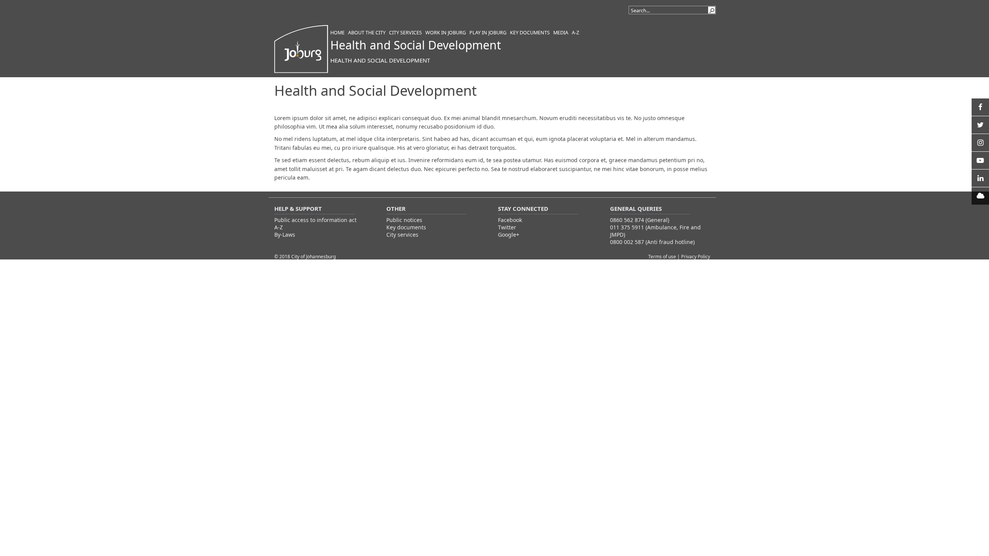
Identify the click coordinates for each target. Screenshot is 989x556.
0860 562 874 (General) (639, 220)
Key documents (406, 227)
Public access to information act (315, 220)
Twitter (507, 227)
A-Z (278, 227)
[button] (711, 10)
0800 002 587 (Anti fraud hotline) (652, 242)
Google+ (508, 234)
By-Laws (284, 234)
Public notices (404, 220)
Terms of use (662, 256)
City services (402, 234)
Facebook (510, 220)
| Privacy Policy (693, 256)
